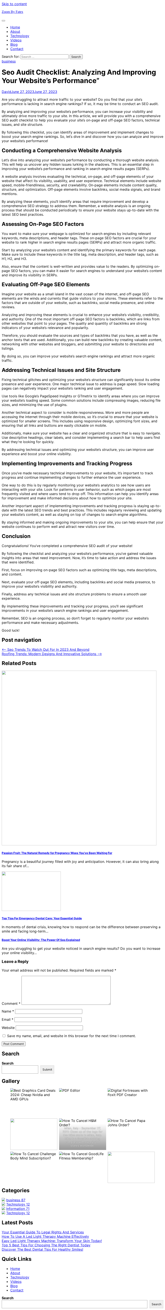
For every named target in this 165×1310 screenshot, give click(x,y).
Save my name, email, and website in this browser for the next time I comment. (71, 1036)
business (9, 61)
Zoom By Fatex (12, 12)
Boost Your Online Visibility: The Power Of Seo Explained (41, 940)
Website (8, 1027)
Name (8, 1011)
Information (17, 1208)
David (6, 92)
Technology (19, 36)
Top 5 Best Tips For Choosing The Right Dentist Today (46, 1245)
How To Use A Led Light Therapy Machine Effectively (45, 1236)
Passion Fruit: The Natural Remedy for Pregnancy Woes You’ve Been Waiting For (57, 853)
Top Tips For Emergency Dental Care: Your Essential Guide (42, 918)
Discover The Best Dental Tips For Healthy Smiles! (42, 1249)
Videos (15, 40)
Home (15, 27)
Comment (11, 1003)
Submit (47, 1069)
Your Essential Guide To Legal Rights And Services (43, 1232)
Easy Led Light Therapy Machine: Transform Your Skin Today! (52, 1241)
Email (7, 1019)
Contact (16, 49)
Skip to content (14, 4)
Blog (14, 44)
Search (8, 1063)
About (15, 31)
